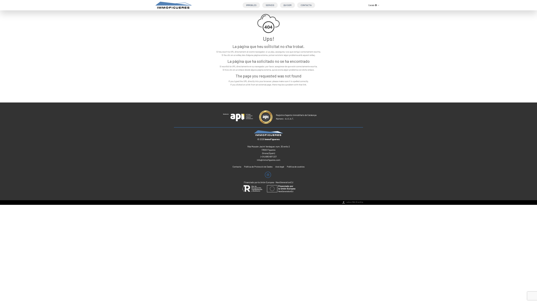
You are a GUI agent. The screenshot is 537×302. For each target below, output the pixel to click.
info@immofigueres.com (268, 160)
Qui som (287, 5)
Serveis (270, 5)
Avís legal (279, 166)
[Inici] (173, 5)
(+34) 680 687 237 (269, 156)
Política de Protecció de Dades (258, 166)
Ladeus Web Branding (354, 202)
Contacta (306, 5)
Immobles (251, 5)
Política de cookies (296, 166)
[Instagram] (268, 175)
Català (371, 5)
